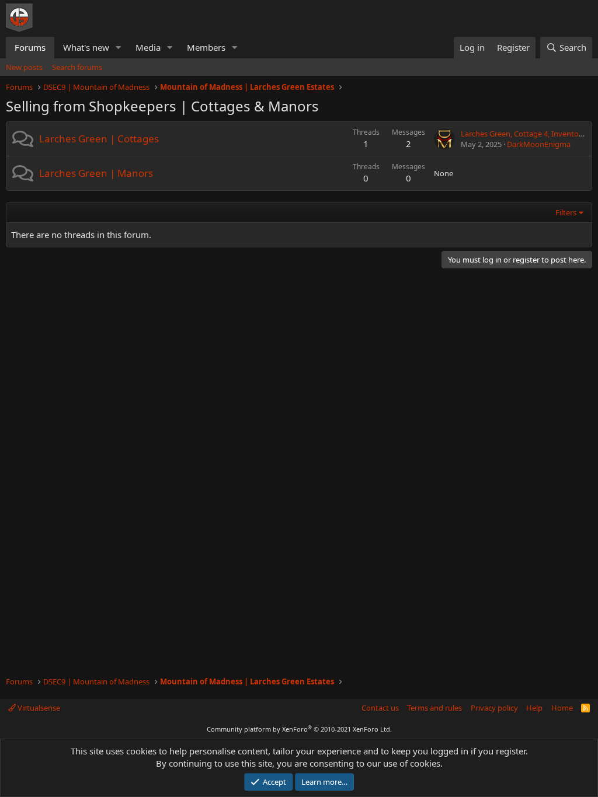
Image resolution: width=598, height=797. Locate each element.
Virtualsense (38, 707)
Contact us (380, 707)
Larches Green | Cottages (99, 138)
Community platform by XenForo (299, 729)
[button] (118, 47)
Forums (30, 47)
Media (148, 47)
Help (534, 707)
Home (562, 707)
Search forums (77, 67)
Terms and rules (434, 707)
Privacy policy (494, 707)
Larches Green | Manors (96, 173)
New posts (24, 67)
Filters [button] (565, 212)
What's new (86, 47)
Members (206, 47)
